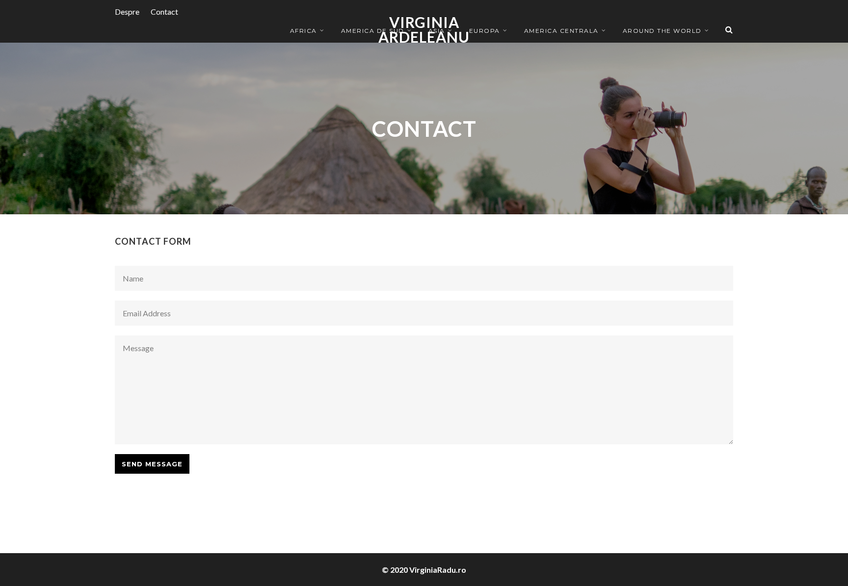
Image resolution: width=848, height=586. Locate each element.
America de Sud (372, 30)
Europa (484, 30)
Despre (127, 11)
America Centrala (561, 30)
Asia (436, 30)
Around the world (662, 30)
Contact (164, 11)
